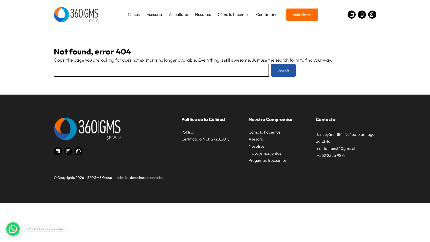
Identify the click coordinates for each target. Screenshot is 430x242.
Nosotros (256, 146)
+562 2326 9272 (331, 155)
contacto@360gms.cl (336, 148)
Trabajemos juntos (265, 153)
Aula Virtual (302, 14)
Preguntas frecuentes (268, 160)
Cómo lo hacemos (264, 132)
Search (283, 70)
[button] (13, 229)
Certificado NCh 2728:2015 (205, 139)
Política (187, 132)
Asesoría (256, 139)
